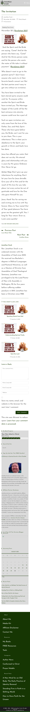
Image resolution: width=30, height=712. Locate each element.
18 (11, 568)
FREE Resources (9, 646)
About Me (7, 619)
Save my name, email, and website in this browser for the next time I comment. (14, 404)
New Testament (8, 223)
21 (22, 568)
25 (11, 570)
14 (22, 565)
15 (26, 565)
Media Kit (7, 623)
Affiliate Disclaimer (11, 628)
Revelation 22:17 (21, 31)
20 (18, 568)
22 (26, 568)
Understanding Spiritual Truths (15, 335)
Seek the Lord (15, 354)
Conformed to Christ (11, 664)
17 (7, 568)
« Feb (3, 576)
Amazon (22, 517)
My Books (7, 642)
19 (15, 568)
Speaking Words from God (15, 316)
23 (3, 570)
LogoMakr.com (20, 710)
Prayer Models (9, 668)
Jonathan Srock (8, 17)
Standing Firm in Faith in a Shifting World (12, 590)
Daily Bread (22, 19)
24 (7, 570)
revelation (15, 223)
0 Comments (7, 21)
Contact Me (7, 632)
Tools (5, 650)
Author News (8, 660)
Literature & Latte (15, 517)
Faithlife (4, 519)
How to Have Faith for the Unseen (10, 593)
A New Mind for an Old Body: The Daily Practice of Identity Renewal (14, 681)
